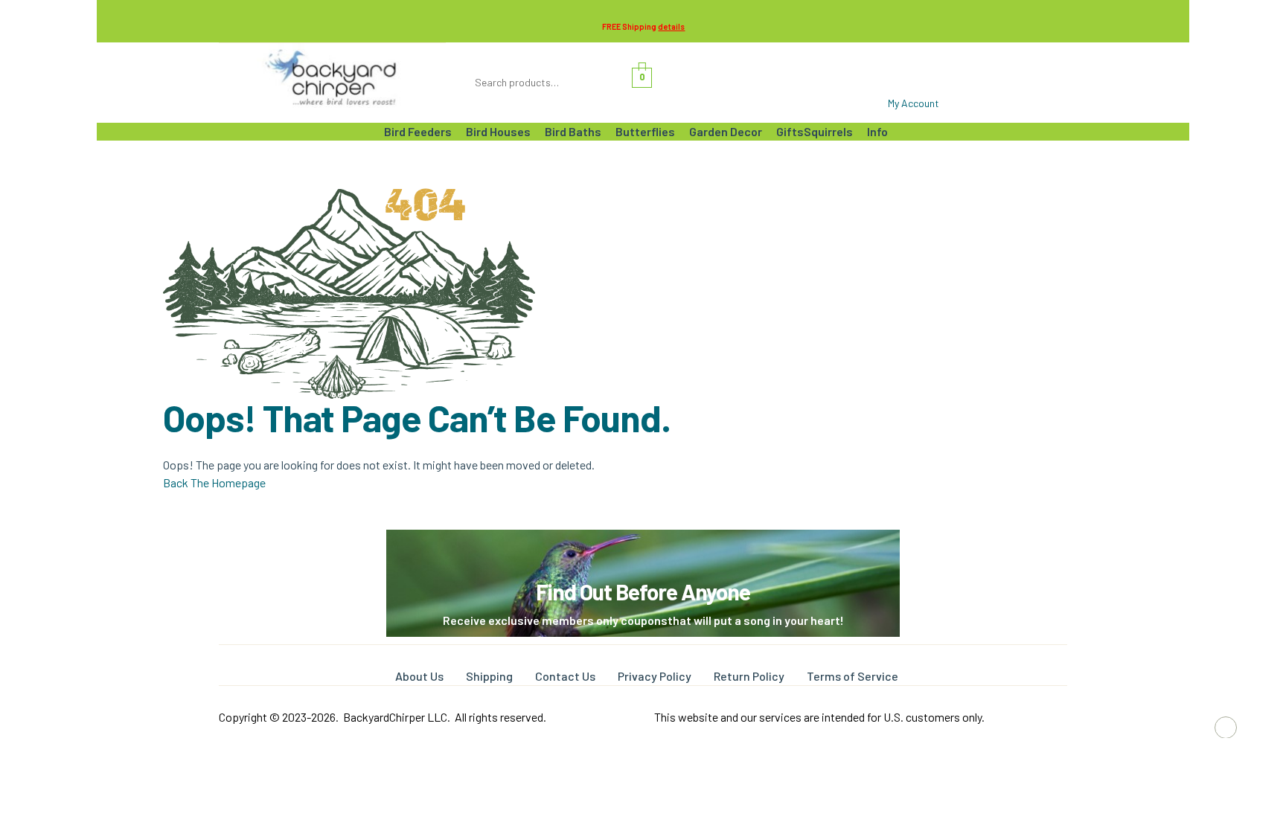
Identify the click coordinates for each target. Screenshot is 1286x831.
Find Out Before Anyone (643, 591)
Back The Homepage (214, 482)
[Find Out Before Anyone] (643, 550)
